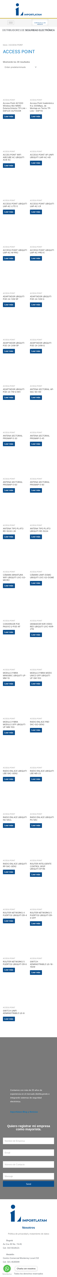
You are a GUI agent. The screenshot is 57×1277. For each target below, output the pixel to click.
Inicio (5, 45)
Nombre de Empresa (12, 1136)
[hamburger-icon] (10, 23)
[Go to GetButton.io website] (7, 1274)
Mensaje (7, 1171)
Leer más (8, 116)
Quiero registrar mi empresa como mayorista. (28, 1127)
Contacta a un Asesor (40, 23)
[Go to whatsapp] (7, 1268)
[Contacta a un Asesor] (39, 20)
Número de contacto (12, 1159)
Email (5, 1147)
